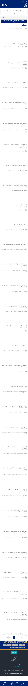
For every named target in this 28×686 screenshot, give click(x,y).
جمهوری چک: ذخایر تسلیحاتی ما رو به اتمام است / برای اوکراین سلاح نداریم (15, 613)
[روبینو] (20, 10)
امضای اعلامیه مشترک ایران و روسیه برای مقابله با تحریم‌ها (15, 427)
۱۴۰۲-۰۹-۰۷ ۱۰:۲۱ (22, 615)
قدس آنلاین (24, 5)
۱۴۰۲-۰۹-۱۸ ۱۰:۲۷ (22, 307)
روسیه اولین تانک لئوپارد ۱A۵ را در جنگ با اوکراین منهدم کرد (15, 572)
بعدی (7, 637)
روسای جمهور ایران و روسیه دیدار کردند (19, 345)
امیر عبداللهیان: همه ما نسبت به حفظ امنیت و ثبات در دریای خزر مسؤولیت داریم (14, 447)
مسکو (24, 25)
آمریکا (6, 642)
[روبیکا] (23, 10)
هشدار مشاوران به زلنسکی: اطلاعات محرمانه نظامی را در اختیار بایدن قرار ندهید (15, 145)
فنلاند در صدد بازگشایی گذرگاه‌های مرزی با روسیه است (16, 306)
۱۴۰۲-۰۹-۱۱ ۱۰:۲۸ (22, 513)
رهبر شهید (10, 642)
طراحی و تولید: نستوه (13, 666)
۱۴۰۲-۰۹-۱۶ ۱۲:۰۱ (22, 368)
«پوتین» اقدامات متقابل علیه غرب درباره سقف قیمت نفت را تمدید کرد (15, 63)
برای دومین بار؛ (24, 61)
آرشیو (5, 670)
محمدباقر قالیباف (21, 647)
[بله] (17, 10)
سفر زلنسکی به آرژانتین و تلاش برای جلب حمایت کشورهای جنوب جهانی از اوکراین (14, 285)
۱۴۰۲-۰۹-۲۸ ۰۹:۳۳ (22, 44)
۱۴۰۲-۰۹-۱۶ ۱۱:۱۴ (22, 387)
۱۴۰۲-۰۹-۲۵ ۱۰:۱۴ (22, 126)
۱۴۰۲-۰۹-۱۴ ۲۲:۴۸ (22, 409)
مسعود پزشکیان (13, 647)
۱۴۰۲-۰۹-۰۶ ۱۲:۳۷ (22, 635)
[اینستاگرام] (4, 10)
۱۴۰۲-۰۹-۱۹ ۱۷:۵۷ (22, 266)
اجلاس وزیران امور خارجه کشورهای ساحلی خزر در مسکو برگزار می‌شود (15, 532)
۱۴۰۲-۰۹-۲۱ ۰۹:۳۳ (22, 206)
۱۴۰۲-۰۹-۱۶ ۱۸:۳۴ (22, 347)
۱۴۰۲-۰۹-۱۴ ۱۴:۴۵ (22, 470)
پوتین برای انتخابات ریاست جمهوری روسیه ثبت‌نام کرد (16, 43)
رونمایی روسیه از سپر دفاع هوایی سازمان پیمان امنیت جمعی (15, 634)
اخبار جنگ (23, 684)
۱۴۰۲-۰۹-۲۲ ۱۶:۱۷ (22, 167)
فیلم (11, 684)
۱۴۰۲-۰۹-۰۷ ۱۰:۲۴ (22, 594)
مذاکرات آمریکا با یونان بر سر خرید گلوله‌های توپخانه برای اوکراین (14, 552)
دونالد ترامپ (22, 645)
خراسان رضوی (15, 645)
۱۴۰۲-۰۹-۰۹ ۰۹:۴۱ (22, 573)
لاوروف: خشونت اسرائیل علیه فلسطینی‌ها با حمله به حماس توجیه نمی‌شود (14, 264)
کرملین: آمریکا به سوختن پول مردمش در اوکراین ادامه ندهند (15, 326)
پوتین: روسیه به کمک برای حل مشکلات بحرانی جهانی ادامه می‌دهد (15, 489)
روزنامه (17, 684)
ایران (15, 642)
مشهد (10, 645)
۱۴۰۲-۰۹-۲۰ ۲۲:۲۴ (22, 226)
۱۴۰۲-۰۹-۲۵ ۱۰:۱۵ (22, 105)
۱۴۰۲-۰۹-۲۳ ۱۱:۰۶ (22, 147)
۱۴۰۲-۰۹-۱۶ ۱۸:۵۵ (22, 327)
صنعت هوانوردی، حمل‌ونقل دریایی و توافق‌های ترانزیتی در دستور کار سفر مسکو (14, 366)
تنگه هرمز (5, 645)
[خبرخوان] (6, 673)
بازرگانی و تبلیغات (11, 670)
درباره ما (21, 670)
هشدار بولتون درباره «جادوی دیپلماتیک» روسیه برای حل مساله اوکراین (15, 468)
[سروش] (10, 10)
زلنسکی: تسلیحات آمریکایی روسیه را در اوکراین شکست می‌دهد (15, 185)
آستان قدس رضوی (21, 642)
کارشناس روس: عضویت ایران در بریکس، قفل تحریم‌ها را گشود (15, 244)
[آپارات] (14, 13)
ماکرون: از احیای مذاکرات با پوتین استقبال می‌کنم (17, 82)
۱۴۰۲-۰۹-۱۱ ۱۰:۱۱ (23, 534)
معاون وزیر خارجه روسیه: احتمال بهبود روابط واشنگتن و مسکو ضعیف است (15, 592)
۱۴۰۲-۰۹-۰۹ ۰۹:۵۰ (22, 553)
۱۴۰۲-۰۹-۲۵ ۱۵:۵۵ (22, 84)
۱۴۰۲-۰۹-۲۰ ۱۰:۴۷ (22, 245)
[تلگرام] (7, 10)
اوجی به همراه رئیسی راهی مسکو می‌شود (19, 386)
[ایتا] (14, 10)
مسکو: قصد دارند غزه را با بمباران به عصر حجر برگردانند (16, 165)
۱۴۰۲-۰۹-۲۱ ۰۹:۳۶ (22, 186)
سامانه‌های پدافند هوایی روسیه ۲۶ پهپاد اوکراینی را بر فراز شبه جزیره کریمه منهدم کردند (15, 124)
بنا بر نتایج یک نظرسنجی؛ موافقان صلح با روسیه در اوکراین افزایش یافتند (14, 103)
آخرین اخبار (5, 684)
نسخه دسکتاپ (14, 652)
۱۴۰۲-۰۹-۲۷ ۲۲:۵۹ (22, 65)
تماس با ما (17, 670)
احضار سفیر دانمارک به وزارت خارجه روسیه (19, 205)
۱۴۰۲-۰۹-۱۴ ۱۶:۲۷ (22, 428)
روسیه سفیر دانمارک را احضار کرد (20, 224)
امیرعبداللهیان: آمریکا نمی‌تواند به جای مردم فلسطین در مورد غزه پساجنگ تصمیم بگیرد (14, 406)
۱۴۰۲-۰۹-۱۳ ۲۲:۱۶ (22, 492)
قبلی (21, 637)
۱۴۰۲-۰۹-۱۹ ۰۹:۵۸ (22, 288)
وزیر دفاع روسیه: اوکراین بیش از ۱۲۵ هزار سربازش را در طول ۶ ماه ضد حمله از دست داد (14, 510)
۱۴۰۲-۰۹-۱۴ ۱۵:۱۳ (22, 449)
